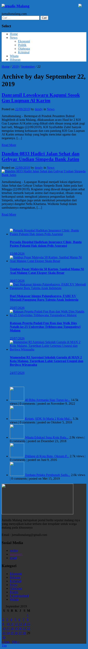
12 (16, 624)
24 (8, 633)
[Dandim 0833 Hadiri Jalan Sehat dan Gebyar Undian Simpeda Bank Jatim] (44, 175)
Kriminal (23, 52)
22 (28, 628)
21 (24, 628)
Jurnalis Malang (15, 6)
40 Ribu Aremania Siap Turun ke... (47, 400)
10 (8, 624)
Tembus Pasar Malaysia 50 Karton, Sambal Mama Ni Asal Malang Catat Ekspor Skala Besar (47, 270)
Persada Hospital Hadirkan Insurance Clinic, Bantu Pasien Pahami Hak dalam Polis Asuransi (46, 243)
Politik (22, 45)
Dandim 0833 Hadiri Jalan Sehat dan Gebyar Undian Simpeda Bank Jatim (40, 156)
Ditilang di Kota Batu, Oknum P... (47, 456)
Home (14, 34)
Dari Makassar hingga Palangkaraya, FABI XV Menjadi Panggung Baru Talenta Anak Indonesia (44, 297)
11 (12, 624)
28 (24, 633)
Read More (9, 145)
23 (4, 633)
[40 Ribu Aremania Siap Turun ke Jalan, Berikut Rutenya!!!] (17, 400)
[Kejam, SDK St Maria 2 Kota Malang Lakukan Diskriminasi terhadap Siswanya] (17, 418)
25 (12, 633)
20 (20, 628)
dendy (39, 109)
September (28, 66)
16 (4, 628)
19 (16, 628)
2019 (15, 66)
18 (12, 628)
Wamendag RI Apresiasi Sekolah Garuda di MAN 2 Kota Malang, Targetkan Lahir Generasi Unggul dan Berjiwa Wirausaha (46, 361)
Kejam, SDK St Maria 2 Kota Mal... (48, 418)
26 (16, 633)
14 (24, 624)
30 (4, 637)
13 (20, 624)
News (13, 37)
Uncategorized (19, 595)
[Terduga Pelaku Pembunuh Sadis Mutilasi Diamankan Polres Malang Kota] (17, 475)
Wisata (14, 56)
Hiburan (15, 59)
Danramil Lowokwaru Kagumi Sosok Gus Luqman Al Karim (41, 97)
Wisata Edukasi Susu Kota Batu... (47, 437)
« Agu (6, 641)
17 (8, 628)
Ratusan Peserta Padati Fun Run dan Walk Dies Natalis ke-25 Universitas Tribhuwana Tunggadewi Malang (45, 326)
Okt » (15, 641)
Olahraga (24, 48)
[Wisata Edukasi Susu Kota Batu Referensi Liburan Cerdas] (17, 437)
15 (28, 624)
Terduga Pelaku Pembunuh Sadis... (47, 475)
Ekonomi (24, 41)
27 (20, 633)
